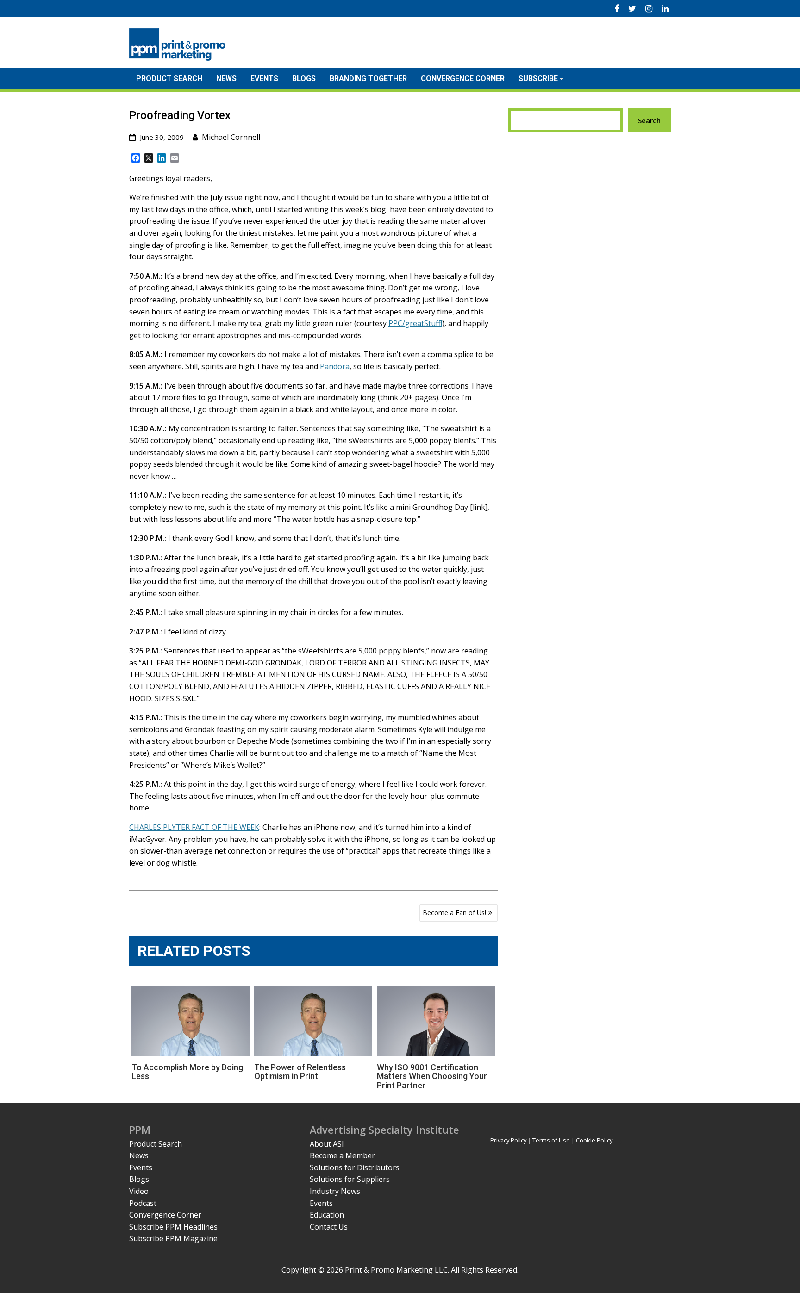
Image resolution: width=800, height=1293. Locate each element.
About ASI (327, 1144)
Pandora (335, 366)
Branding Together (368, 78)
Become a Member (342, 1155)
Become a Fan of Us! (454, 912)
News (226, 78)
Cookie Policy (594, 1140)
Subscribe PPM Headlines (173, 1227)
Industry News (335, 1191)
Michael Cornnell (231, 137)
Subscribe (538, 78)
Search (649, 120)
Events (264, 78)
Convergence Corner (463, 78)
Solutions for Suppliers (350, 1179)
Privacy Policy (508, 1140)
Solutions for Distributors (355, 1167)
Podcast (142, 1203)
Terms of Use (551, 1140)
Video (139, 1191)
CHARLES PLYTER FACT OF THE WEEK (194, 827)
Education (327, 1215)
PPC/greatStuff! (415, 323)
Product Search (169, 78)
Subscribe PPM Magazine (173, 1238)
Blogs (304, 78)
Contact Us (329, 1227)
